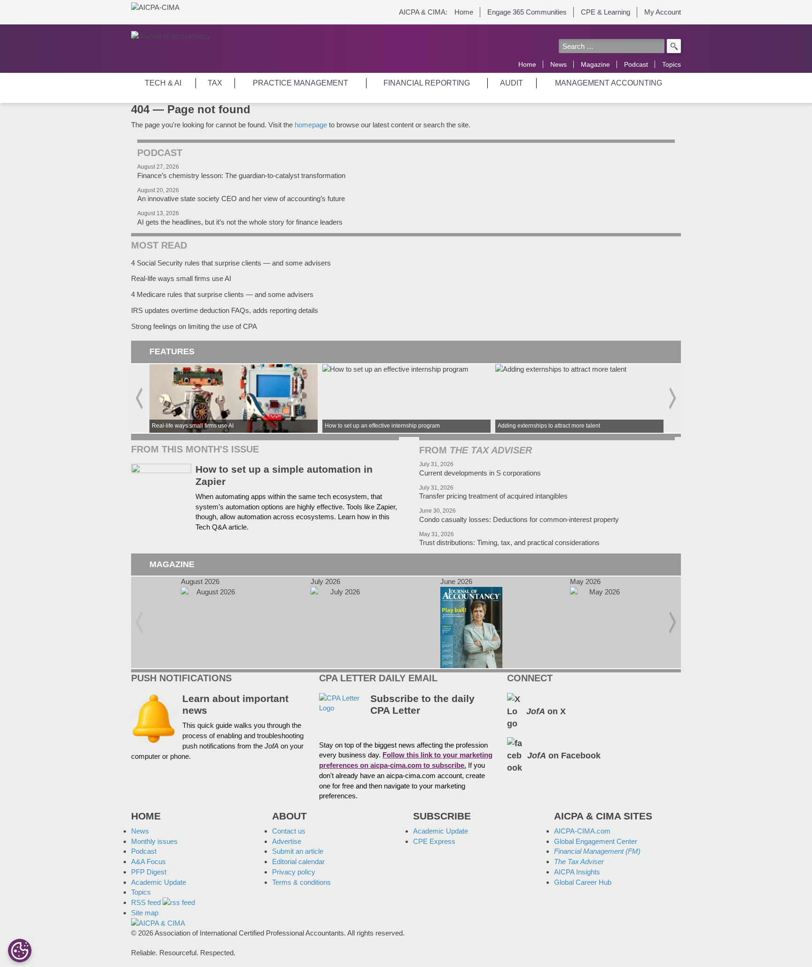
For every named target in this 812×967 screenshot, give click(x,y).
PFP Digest (148, 872)
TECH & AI (163, 83)
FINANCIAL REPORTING (426, 83)
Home (463, 12)
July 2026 (342, 622)
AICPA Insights (577, 872)
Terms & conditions (301, 882)
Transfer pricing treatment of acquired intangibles (493, 496)
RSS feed (147, 902)
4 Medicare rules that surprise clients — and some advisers (222, 294)
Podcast (636, 64)
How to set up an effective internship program (406, 398)
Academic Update (158, 882)
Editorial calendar (298, 862)
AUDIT (511, 83)
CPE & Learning (605, 12)
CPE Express (434, 841)
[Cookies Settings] (19, 950)
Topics (671, 64)
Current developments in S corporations (480, 473)
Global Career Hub (582, 882)
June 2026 (471, 622)
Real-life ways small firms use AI (181, 278)
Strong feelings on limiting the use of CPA (194, 326)
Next (672, 398)
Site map (144, 913)
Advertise (286, 841)
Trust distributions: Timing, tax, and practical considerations (509, 542)
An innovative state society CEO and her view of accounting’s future (241, 199)
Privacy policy (293, 872)
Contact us (288, 831)
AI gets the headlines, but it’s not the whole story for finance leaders (240, 222)
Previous (139, 398)
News (558, 64)
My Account (662, 12)
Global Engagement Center (595, 841)
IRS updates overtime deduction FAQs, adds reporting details (224, 310)
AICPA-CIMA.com (582, 831)
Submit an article (297, 851)
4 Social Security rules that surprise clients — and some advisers (231, 263)
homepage (311, 125)
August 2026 (212, 622)
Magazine (595, 64)
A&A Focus (148, 862)
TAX (215, 83)
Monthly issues (154, 841)
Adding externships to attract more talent (579, 398)
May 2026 (601, 622)
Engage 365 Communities (527, 12)
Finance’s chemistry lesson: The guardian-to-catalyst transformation (241, 175)
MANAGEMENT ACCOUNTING (608, 83)
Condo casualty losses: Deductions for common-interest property (519, 519)
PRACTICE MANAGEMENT (300, 83)
